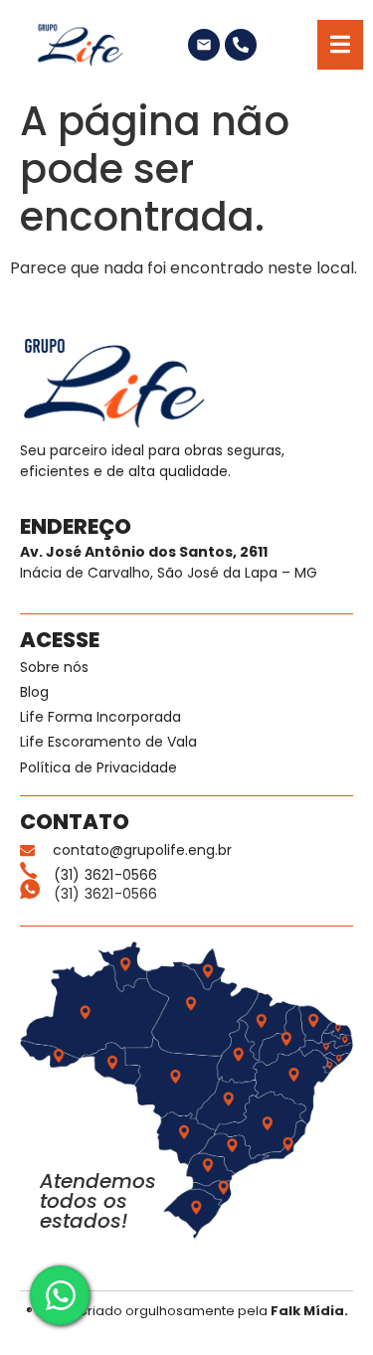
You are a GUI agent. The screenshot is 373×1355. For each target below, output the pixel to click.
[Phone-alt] (241, 45)
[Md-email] (204, 45)
